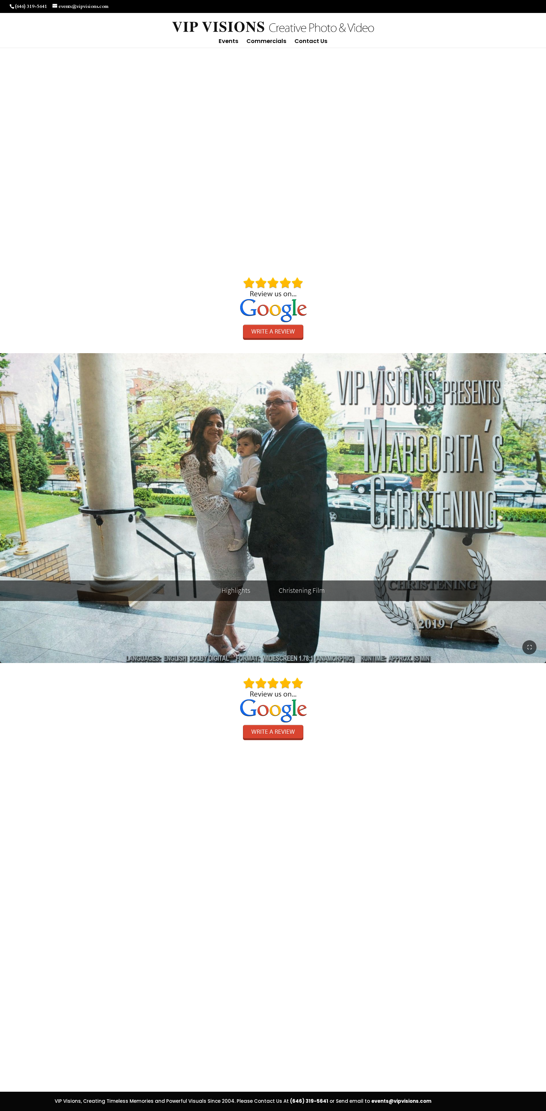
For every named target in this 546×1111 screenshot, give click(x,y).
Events (228, 42)
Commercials (266, 42)
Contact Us (310, 42)
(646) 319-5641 (31, 6)
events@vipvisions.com (401, 1101)
